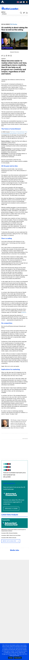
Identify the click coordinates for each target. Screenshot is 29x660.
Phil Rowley (13, 24)
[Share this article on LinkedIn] (4, 55)
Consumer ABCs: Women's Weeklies (9, 533)
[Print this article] (11, 55)
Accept (10, 657)
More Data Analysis (10, 541)
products (23, 312)
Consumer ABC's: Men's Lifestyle (8, 537)
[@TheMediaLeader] (24, 12)
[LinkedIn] (27, 12)
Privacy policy (17, 657)
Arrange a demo (11, 508)
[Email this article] (9, 55)
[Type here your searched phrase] (21, 12)
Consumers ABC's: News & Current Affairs (11, 535)
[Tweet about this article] (2, 55)
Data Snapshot (9, 483)
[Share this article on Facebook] (6, 55)
